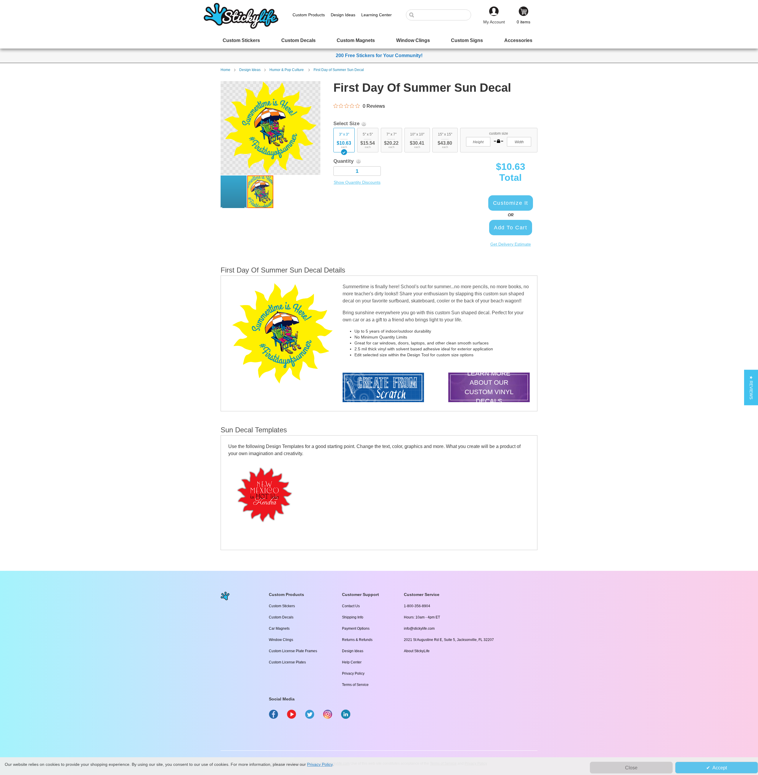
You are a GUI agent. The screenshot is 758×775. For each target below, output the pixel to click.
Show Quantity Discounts (357, 182)
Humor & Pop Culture (287, 70)
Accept (719, 767)
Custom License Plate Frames (293, 651)
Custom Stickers (282, 606)
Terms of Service (355, 685)
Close (631, 767)
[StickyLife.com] (241, 27)
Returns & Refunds (357, 640)
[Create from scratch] (383, 388)
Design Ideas (250, 70)
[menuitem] (241, 40)
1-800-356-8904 (417, 606)
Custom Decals (281, 617)
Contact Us (351, 606)
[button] (234, 192)
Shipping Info (352, 617)
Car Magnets (279, 628)
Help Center (352, 662)
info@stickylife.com (419, 628)
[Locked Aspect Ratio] (498, 141)
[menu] (379, 40)
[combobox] (441, 15)
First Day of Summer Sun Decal (339, 70)
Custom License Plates (287, 662)
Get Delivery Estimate (510, 244)
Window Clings (281, 640)
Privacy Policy (353, 673)
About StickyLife (417, 651)
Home (225, 70)
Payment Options (356, 628)
